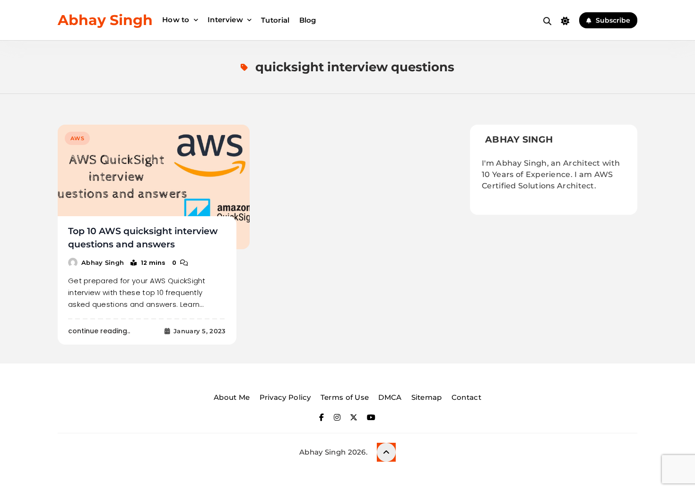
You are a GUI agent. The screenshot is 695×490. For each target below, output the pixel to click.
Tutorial (275, 20)
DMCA (389, 397)
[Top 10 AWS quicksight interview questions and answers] (154, 187)
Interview (225, 19)
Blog (307, 20)
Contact (466, 397)
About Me (232, 397)
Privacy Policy (285, 397)
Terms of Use (345, 397)
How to (176, 19)
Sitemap (426, 397)
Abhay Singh (105, 20)
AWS (77, 138)
